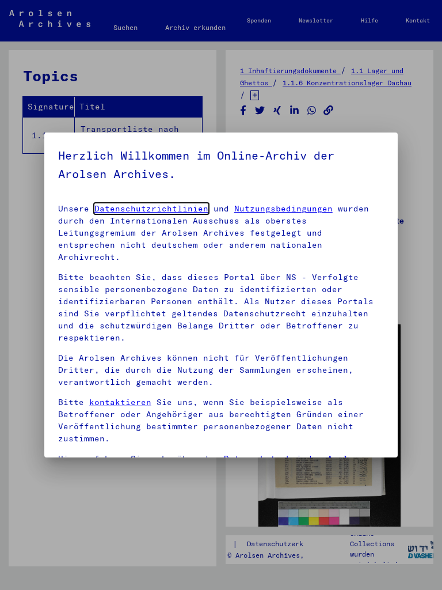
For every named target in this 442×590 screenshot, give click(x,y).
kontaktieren (120, 402)
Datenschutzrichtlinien (151, 208)
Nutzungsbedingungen (283, 208)
